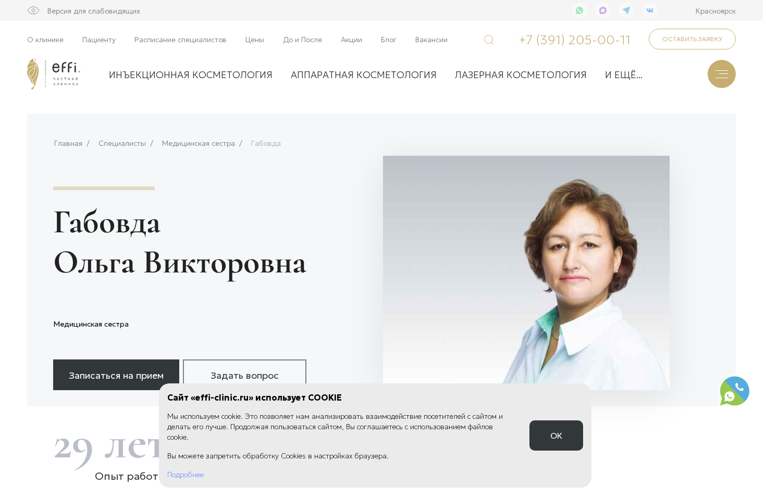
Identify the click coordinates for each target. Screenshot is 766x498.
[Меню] (722, 74)
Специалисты (122, 143)
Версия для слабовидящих (93, 10)
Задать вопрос (245, 374)
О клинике (45, 39)
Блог (389, 39)
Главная (68, 143)
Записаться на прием (116, 374)
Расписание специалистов (180, 39)
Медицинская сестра (198, 143)
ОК (556, 435)
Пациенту (99, 39)
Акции (351, 39)
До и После (302, 39)
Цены (254, 39)
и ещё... (624, 74)
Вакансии (431, 39)
